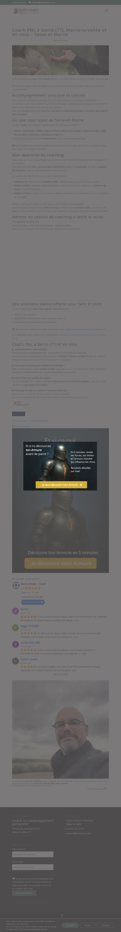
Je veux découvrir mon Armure (60, 484)
